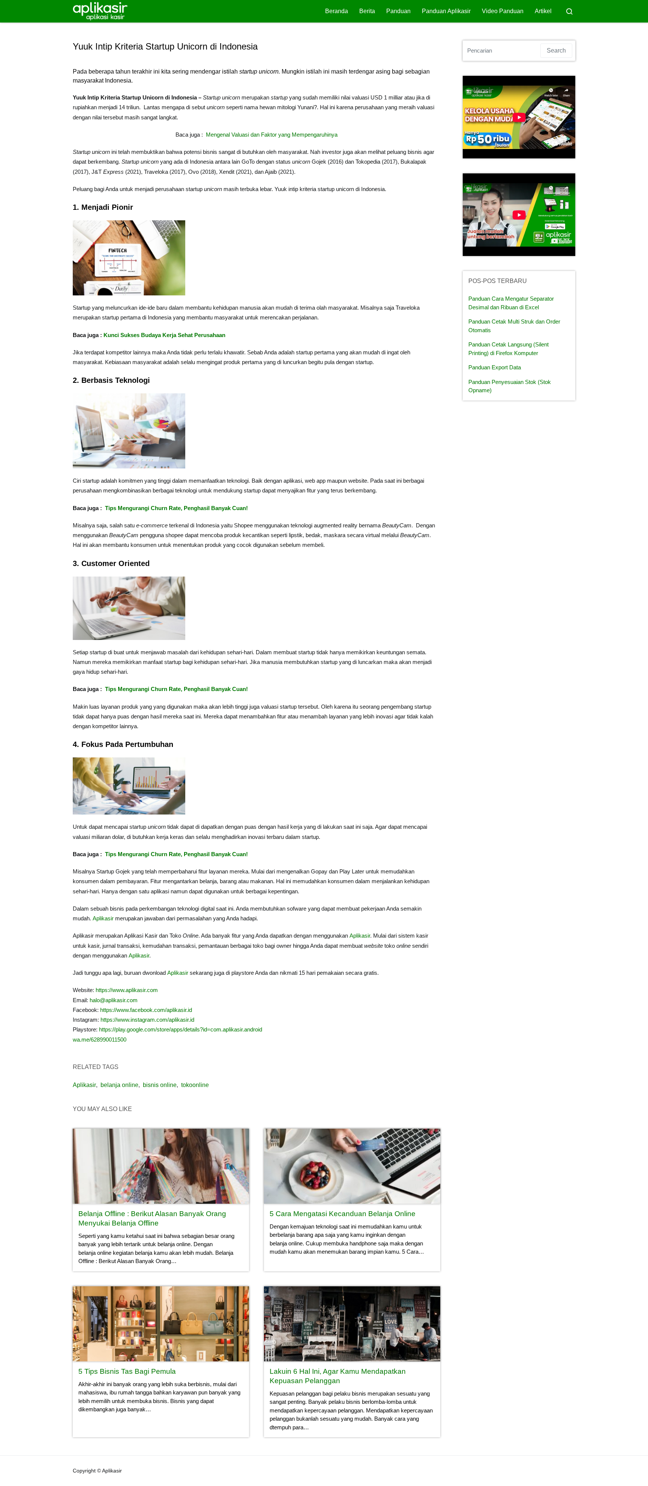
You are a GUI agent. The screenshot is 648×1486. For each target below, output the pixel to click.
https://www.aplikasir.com (127, 990)
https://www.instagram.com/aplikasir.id (147, 1019)
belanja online (119, 1085)
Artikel (543, 11)
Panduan (398, 11)
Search (556, 50)
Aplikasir (103, 918)
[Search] (569, 11)
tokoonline (195, 1085)
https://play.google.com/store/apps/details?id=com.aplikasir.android (180, 1029)
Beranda (336, 11)
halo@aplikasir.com (114, 1000)
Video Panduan (503, 11)
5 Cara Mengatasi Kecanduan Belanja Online (343, 1214)
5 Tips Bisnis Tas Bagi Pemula (127, 1371)
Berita (367, 11)
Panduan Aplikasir (446, 11)
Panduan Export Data (494, 367)
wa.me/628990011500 (99, 1039)
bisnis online (160, 1085)
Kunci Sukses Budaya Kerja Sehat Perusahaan (164, 335)
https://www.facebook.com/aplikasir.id (145, 1010)
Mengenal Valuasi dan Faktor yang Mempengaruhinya (272, 134)
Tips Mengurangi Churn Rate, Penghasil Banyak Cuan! (176, 508)
